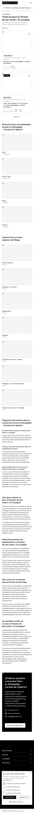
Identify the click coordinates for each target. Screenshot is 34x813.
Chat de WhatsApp (14, 713)
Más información (7, 780)
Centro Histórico (7, 263)
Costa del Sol (23, 22)
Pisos (3, 152)
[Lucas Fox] (10, 2)
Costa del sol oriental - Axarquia (12, 359)
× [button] (30, 773)
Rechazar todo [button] (24, 797)
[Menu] (31, 3)
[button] (29, 42)
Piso (27, 24)
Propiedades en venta (7, 22)
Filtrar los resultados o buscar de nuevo (18, 8)
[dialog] (17, 788)
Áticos (4, 201)
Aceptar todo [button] (9, 797)
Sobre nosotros (7, 750)
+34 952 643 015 (13, 710)
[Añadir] (29, 33)
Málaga (4, 24)
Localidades (6, 759)
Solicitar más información (15, 725)
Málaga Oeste (6, 311)
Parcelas (4, 225)
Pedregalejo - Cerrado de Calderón (15, 24)
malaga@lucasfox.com (15, 716)
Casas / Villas (6, 176)
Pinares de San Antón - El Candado (13, 408)
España (16, 22)
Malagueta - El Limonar (9, 287)
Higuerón (5, 335)
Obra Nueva (6, 763)
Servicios (5, 755)
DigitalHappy (20, 811)
